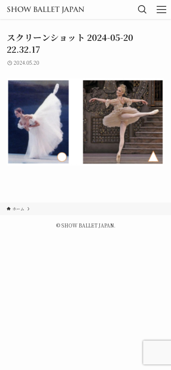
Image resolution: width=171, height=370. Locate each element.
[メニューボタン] (161, 9)
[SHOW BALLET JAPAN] (45, 9)
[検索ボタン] (142, 9)
